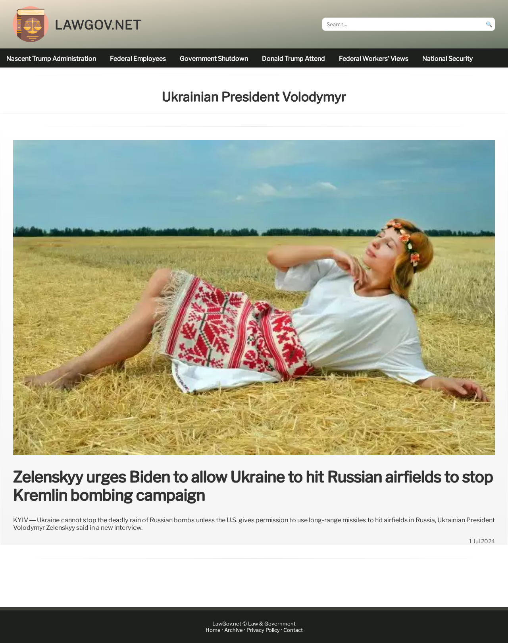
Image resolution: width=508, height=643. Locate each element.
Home (213, 630)
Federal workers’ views (373, 58)
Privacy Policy (263, 630)
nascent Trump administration (51, 58)
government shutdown (214, 58)
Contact (293, 630)
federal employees (138, 58)
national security (447, 58)
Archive (233, 630)
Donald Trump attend (293, 58)
